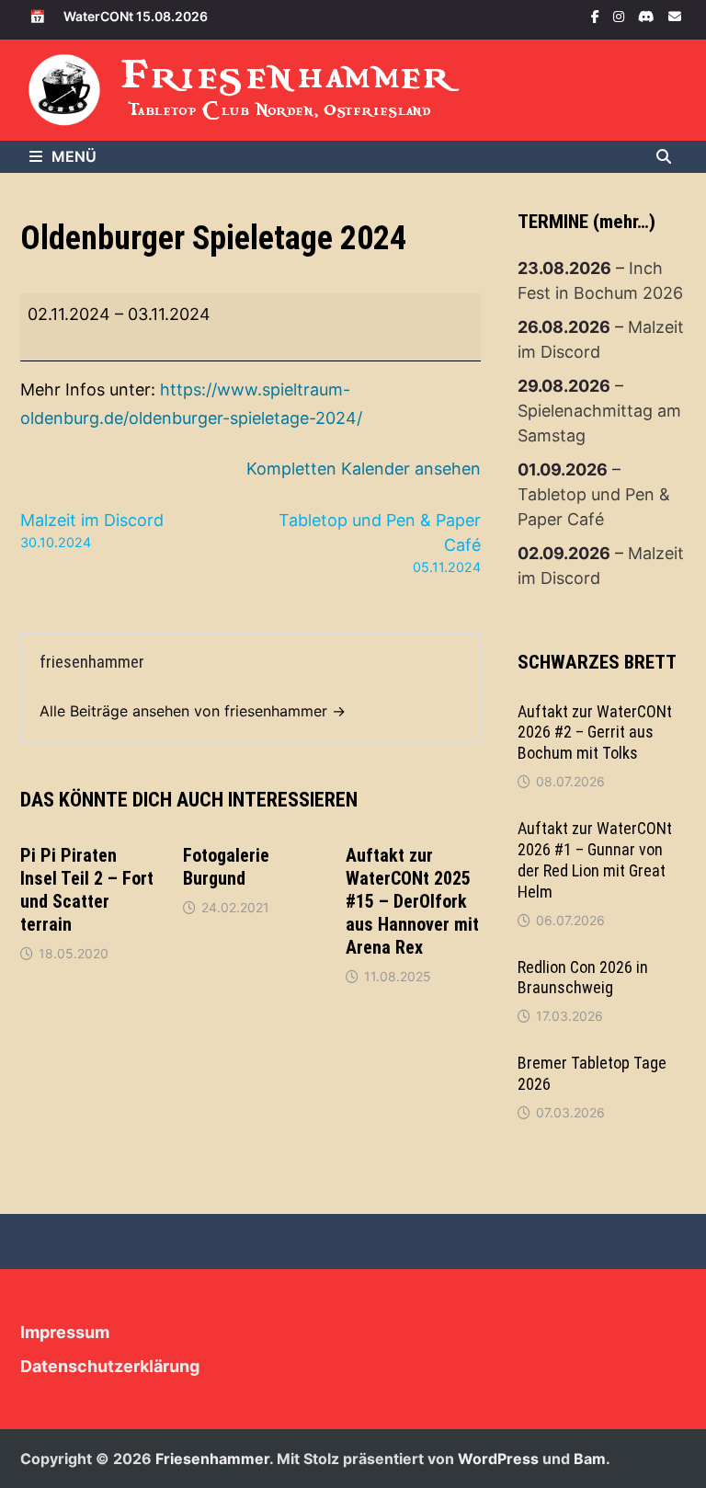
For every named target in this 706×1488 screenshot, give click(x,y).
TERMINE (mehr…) (586, 222)
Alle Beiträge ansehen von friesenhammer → (193, 711)
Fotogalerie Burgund (226, 866)
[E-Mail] (675, 15)
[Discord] (648, 15)
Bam (590, 1458)
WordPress (498, 1458)
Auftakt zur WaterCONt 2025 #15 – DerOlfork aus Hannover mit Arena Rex (412, 901)
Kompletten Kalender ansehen (363, 468)
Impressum (64, 1332)
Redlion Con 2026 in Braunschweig (583, 977)
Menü (74, 156)
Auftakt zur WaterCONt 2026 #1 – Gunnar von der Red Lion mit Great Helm (595, 859)
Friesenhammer (288, 75)
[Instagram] (621, 15)
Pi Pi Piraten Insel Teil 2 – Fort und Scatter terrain (87, 889)
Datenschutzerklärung (109, 1366)
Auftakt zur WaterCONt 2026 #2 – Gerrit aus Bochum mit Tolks (595, 732)
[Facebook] (597, 15)
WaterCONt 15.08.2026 (135, 16)
